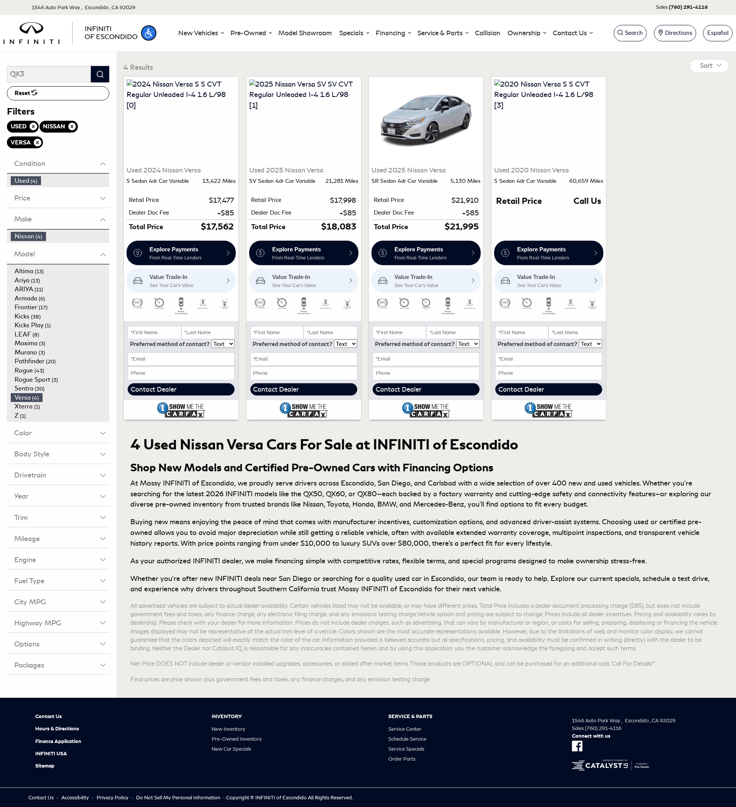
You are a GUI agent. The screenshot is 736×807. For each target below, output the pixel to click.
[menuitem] (60, 180)
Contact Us (48, 717)
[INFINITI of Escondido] (70, 32)
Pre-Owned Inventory (237, 739)
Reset (23, 93)
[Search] (100, 74)
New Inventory (228, 729)
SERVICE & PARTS (410, 717)
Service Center (404, 729)
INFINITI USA (51, 754)
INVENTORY (227, 717)
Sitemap (44, 766)
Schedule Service (407, 739)
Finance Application (58, 741)
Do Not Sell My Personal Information (178, 797)
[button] (148, 33)
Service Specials (406, 749)
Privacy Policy (112, 797)
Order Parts (402, 759)
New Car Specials (231, 749)
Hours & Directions (57, 729)
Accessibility (75, 797)
